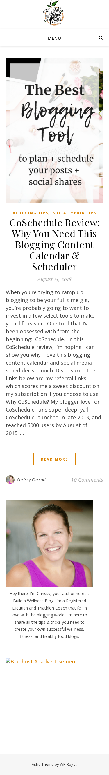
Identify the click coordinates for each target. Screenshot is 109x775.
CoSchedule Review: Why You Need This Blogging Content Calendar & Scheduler (54, 244)
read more (54, 459)
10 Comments (87, 479)
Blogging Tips (30, 212)
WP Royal (68, 764)
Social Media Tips (74, 212)
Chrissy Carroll (31, 479)
